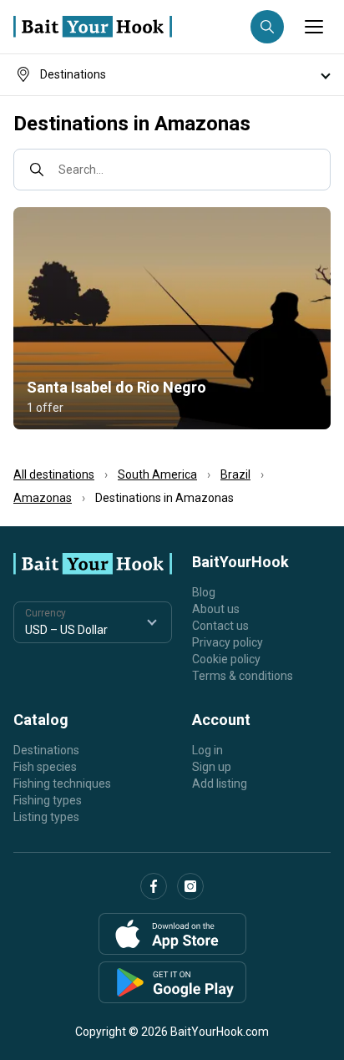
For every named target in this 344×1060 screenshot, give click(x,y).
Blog (203, 592)
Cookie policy (226, 659)
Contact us (220, 625)
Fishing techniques (62, 783)
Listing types (46, 817)
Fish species (45, 766)
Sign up (211, 766)
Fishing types (47, 800)
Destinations (46, 750)
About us (216, 609)
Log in (207, 750)
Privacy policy (227, 642)
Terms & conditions (242, 675)
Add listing (219, 783)
